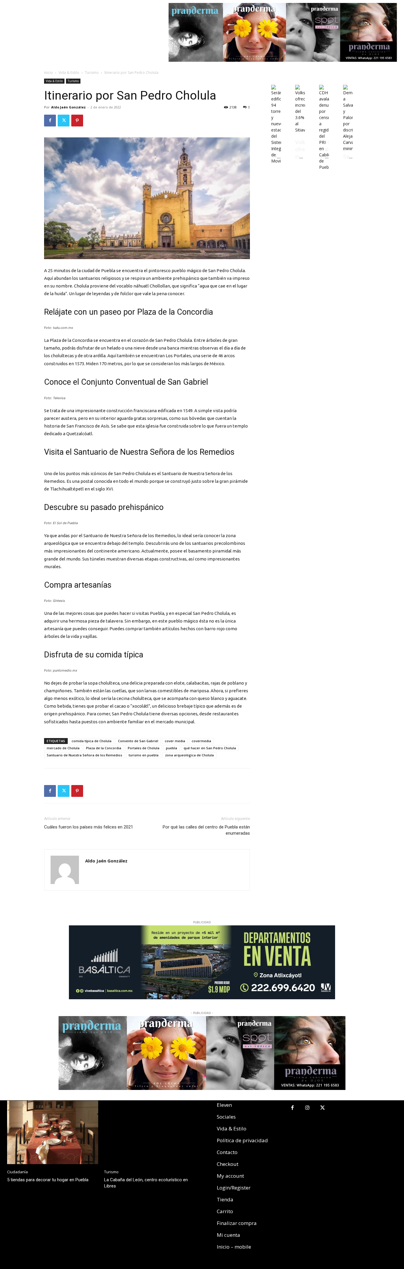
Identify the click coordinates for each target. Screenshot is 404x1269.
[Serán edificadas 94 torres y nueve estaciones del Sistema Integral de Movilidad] (276, 161)
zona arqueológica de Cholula (189, 755)
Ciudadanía (17, 1172)
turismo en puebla (144, 755)
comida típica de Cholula (91, 741)
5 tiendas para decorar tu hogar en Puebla (47, 1179)
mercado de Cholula (63, 748)
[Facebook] (50, 120)
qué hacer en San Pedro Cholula (210, 748)
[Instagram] (307, 1108)
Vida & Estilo (69, 72)
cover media (175, 741)
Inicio (48, 72)
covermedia (201, 741)
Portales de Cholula (143, 748)
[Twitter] (64, 120)
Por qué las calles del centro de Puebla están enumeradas (206, 830)
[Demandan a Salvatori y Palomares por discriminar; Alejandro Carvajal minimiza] (348, 148)
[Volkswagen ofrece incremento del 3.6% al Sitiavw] (300, 130)
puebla (171, 748)
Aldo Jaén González (68, 107)
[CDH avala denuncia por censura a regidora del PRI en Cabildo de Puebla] (324, 167)
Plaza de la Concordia (103, 748)
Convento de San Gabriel (138, 741)
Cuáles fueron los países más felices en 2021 (88, 827)
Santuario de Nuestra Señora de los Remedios (84, 755)
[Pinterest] (77, 120)
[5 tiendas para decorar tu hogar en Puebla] (52, 1132)
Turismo (92, 72)
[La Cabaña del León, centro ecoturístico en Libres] (149, 1132)
